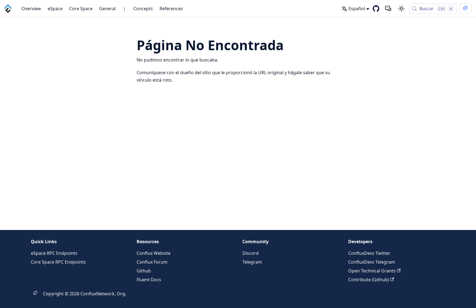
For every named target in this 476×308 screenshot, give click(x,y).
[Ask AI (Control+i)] (465, 8)
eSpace (55, 9)
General (107, 9)
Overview (31, 9)
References (171, 9)
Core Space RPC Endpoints (58, 262)
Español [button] (356, 9)
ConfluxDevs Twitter (369, 253)
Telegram (252, 262)
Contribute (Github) (368, 280)
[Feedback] (388, 8)
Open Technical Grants (372, 271)
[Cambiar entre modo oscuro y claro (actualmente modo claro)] (401, 8)
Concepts (143, 9)
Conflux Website (154, 253)
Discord (250, 253)
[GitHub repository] (376, 8)
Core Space (81, 9)
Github (144, 271)
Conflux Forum (152, 262)
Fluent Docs (149, 280)
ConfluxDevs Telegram (371, 262)
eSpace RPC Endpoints (54, 253)
